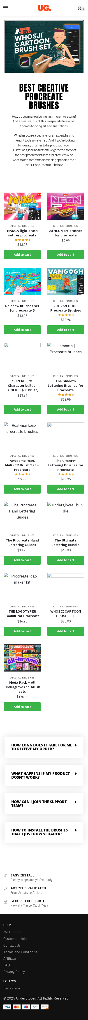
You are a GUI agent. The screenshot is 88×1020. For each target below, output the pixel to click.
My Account (12, 932)
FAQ (6, 965)
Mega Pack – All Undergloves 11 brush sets (22, 687)
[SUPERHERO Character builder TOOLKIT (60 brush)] (22, 356)
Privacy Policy (14, 972)
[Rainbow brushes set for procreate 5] (22, 281)
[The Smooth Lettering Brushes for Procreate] (65, 356)
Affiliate (9, 958)
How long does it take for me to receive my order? (41, 747)
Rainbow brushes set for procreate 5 (22, 308)
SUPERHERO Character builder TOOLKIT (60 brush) (22, 385)
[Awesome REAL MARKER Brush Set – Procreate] (22, 436)
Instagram (11, 988)
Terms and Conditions (20, 952)
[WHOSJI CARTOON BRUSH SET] (65, 586)
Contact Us (12, 945)
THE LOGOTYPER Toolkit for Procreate (22, 613)
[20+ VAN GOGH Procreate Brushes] (65, 281)
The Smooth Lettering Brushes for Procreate (65, 385)
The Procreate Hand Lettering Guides (22, 542)
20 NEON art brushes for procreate (66, 233)
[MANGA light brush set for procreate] (22, 206)
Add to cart (22, 255)
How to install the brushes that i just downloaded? (39, 832)
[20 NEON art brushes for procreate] (65, 206)
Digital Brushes (22, 225)
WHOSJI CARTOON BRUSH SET (65, 613)
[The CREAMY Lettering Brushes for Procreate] (65, 436)
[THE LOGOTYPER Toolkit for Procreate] (22, 586)
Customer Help (15, 939)
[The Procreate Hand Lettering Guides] (22, 515)
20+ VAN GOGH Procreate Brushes (65, 308)
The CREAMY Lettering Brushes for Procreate (65, 465)
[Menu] (6, 8)
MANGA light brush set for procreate (22, 233)
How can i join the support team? (39, 803)
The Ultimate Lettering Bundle (65, 542)
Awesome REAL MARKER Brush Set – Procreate (22, 465)
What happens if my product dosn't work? (40, 775)
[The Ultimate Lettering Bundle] (65, 515)
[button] (44, 747)
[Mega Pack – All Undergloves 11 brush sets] (22, 657)
